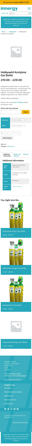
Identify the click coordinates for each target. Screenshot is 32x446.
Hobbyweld (12, 32)
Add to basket (7, 138)
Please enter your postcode (9, 108)
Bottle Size (5, 120)
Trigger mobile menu (29, 8)
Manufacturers (9, 396)
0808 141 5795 (16, 374)
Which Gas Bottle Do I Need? (13, 392)
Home (3, 32)
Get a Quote (8, 388)
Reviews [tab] (26, 154)
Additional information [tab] (7, 155)
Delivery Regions (18, 102)
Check (26, 112)
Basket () (5, 13)
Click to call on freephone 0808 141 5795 (16, 2)
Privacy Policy (8, 403)
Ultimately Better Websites (20, 422)
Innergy (9, 8)
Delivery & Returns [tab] (17, 155)
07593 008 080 (22, 376)
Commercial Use (16, 186)
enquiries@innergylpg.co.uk (12, 379)
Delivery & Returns (10, 399)
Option (4, 125)
